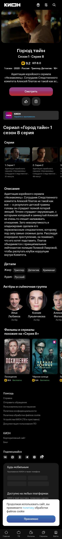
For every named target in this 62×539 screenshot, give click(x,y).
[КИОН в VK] (6, 457)
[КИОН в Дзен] (35, 457)
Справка (7, 398)
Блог (5, 442)
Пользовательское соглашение (19, 406)
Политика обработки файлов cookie (21, 415)
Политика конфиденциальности (20, 411)
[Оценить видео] (26, 101)
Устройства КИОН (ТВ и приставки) (21, 419)
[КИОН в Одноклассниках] (21, 457)
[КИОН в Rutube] (43, 457)
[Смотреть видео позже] (36, 101)
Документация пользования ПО (19, 423)
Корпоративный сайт (14, 438)
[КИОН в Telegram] (28, 457)
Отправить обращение (15, 402)
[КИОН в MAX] (14, 457)
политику (28, 508)
